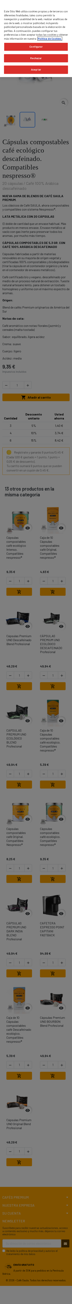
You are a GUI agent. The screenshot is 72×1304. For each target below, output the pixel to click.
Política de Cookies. (50, 38)
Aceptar (36, 69)
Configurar (35, 46)
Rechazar (36, 58)
